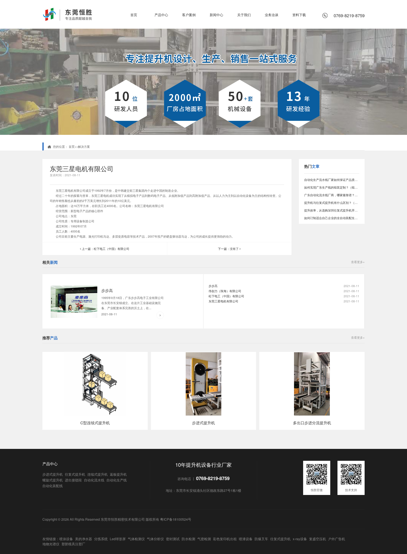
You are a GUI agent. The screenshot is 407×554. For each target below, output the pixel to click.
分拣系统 (101, 538)
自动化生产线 (116, 480)
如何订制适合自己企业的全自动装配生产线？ (331, 218)
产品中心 (161, 14)
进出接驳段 (73, 480)
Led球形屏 (118, 538)
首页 (133, 14)
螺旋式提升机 (52, 480)
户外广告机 (336, 538)
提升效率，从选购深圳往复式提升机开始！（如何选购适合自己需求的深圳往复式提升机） (331, 210)
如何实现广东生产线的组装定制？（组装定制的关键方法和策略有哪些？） (331, 187)
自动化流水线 (94, 480)
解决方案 (84, 146)
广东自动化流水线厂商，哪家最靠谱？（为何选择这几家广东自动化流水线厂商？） (331, 195)
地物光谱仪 (50, 543)
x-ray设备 (300, 538)
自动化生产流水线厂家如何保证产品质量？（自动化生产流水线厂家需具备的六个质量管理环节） (331, 180)
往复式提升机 (75, 474)
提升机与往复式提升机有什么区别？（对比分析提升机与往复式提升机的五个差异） (331, 202)
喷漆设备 (245, 538)
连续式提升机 (97, 474)
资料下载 (299, 14)
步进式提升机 (52, 474)
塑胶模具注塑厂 (73, 543)
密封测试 (173, 538)
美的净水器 (83, 538)
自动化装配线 (52, 485)
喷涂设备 (66, 538)
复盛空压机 (317, 538)
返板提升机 (118, 474)
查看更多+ (358, 261)
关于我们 (244, 14)
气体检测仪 (136, 538)
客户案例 (189, 14)
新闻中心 (216, 14)
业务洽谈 (271, 14)
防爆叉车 (261, 538)
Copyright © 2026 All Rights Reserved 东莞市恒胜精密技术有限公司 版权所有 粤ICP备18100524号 (116, 519)
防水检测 (188, 538)
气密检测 (204, 538)
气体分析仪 (155, 538)
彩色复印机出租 (225, 538)
